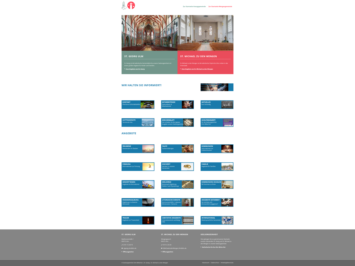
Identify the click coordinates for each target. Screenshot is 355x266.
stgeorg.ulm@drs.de (130, 248)
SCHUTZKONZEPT (208, 120)
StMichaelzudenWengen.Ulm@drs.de (174, 248)
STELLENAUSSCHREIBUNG (211, 84)
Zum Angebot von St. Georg (135, 69)
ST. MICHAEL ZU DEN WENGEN (198, 56)
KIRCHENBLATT (168, 120)
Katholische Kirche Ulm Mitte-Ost (213, 247)
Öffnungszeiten (128, 252)
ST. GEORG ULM (133, 56)
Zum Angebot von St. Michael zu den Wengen (197, 69)
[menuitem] (194, 5)
